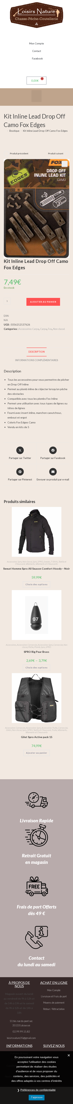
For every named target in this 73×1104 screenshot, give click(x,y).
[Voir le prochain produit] (66, 153)
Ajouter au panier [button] (36, 752)
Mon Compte (36, 43)
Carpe (43, 328)
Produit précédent (19, 153)
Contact (36, 50)
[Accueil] (5, 130)
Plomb (37, 647)
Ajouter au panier (43, 301)
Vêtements (30, 563)
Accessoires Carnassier (27, 644)
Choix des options (36, 584)
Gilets (8, 730)
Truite (54, 730)
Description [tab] (36, 351)
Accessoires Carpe (29, 328)
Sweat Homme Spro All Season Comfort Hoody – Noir (36, 568)
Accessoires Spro (14, 561)
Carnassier (58, 644)
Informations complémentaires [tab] (36, 360)
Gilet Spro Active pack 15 (36, 737)
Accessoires (11, 644)
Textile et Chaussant (42, 730)
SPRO (40, 561)
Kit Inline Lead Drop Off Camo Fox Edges (45, 130)
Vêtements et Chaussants (47, 563)
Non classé (59, 328)
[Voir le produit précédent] (6, 153)
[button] (36, 96)
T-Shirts (54, 561)
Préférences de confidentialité (38, 1089)
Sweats (47, 561)
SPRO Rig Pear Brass (36, 651)
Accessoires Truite (49, 727)
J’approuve (36, 1097)
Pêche (31, 647)
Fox (50, 328)
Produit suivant (55, 153)
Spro (35, 561)
